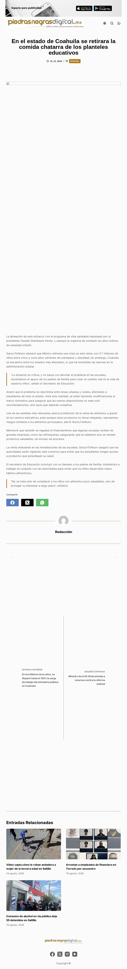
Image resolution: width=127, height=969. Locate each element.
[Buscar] (111, 23)
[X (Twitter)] (27, 502)
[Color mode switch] (104, 23)
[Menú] (119, 23)
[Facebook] (12, 502)
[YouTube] (74, 954)
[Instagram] (67, 954)
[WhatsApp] (42, 502)
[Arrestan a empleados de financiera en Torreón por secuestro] (93, 844)
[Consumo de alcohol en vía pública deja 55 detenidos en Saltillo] (33, 895)
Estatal (74, 61)
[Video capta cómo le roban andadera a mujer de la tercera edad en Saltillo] (33, 844)
